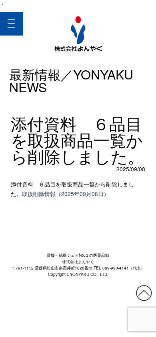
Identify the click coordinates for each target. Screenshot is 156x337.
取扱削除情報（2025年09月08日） (65, 194)
